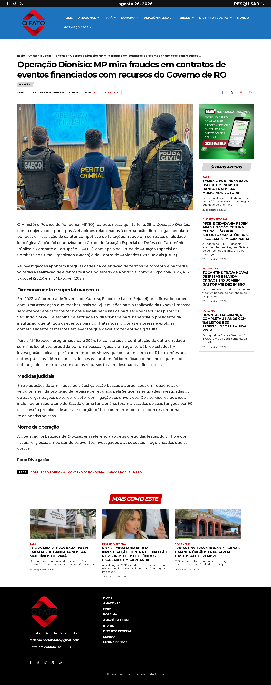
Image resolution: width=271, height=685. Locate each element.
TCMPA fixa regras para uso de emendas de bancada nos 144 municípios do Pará (225, 187)
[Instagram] (14, 3)
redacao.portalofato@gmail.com (54, 640)
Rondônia (60, 55)
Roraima (208, 310)
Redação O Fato (105, 92)
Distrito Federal (215, 219)
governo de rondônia (86, 472)
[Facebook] (7, 3)
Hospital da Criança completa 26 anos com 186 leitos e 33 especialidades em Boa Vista (224, 322)
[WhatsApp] (250, 93)
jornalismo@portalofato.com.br (53, 633)
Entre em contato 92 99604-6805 (55, 647)
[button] (250, 3)
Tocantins (210, 268)
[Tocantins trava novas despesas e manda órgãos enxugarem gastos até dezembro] (208, 524)
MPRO (137, 472)
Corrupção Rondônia (47, 472)
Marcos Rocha (118, 472)
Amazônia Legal (39, 55)
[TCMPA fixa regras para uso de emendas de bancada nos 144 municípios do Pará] (63, 524)
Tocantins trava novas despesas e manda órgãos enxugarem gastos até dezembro (225, 278)
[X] (21, 3)
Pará (205, 177)
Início (21, 55)
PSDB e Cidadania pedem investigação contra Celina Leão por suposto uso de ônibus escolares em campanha (226, 231)
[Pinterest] (241, 93)
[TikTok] (45, 662)
